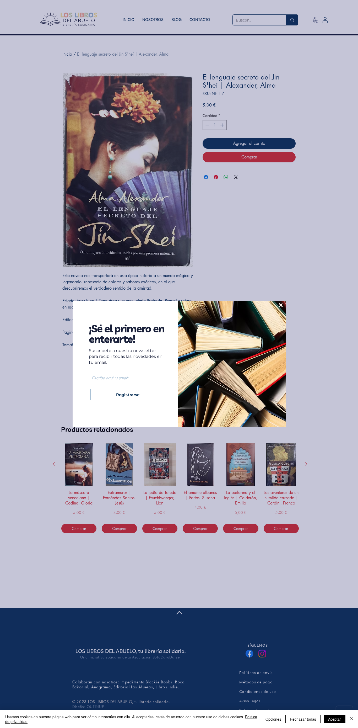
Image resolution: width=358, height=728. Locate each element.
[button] (281, 305)
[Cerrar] (352, 719)
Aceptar (334, 719)
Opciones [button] (273, 719)
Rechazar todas (303, 719)
